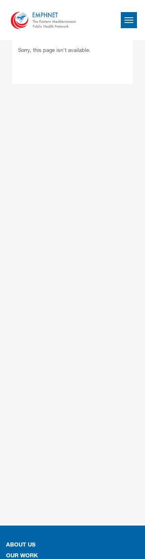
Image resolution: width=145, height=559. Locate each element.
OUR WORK (22, 556)
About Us (20, 545)
